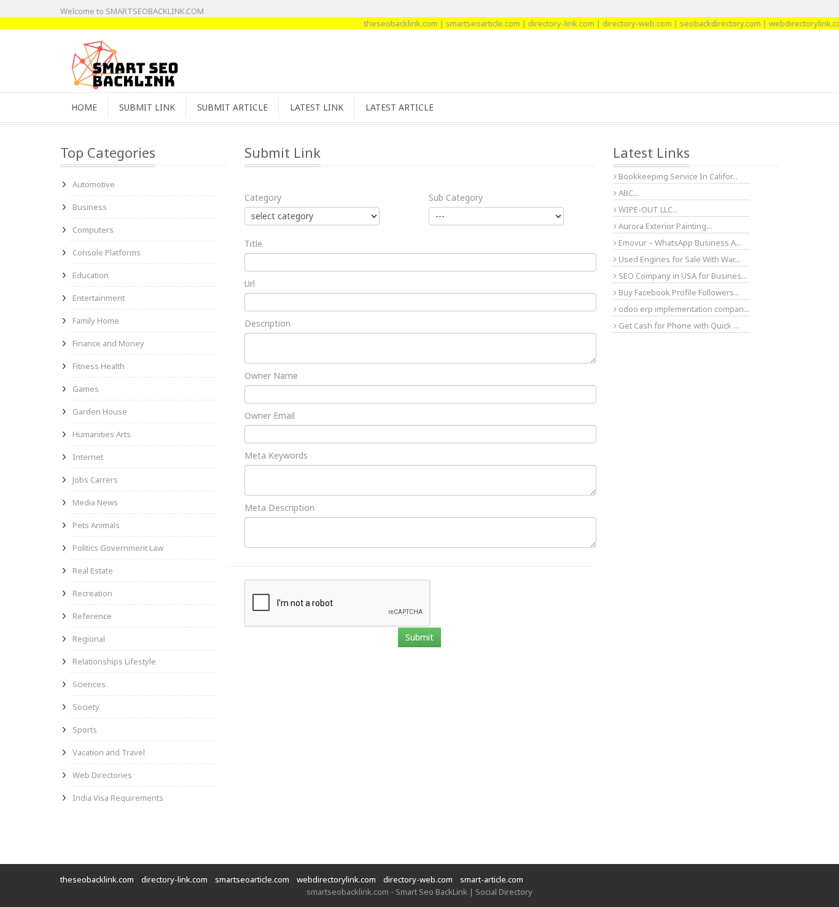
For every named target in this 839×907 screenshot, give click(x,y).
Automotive (93, 184)
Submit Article (232, 107)
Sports (84, 729)
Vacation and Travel (108, 752)
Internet (87, 456)
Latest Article (399, 107)
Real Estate (92, 570)
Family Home (95, 320)
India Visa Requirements (117, 797)
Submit (419, 637)
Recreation (92, 593)
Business (89, 206)
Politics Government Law (117, 547)
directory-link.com (550, 23)
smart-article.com (491, 879)
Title (253, 243)
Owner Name (271, 375)
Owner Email (269, 415)
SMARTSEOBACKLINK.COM (155, 11)
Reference (92, 615)
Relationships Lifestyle (114, 661)
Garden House (99, 411)
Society (86, 706)
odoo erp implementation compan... (683, 308)
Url (249, 283)
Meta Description (279, 507)
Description (267, 323)
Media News (95, 502)
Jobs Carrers (95, 479)
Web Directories (102, 774)
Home (84, 107)
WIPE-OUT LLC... (647, 209)
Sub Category (456, 197)
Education (90, 275)
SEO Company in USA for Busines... (682, 275)
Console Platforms (106, 252)
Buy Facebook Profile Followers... (678, 292)
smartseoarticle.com (472, 23)
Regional (88, 638)
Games (85, 388)
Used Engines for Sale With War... (678, 259)
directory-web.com (626, 23)
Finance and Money (108, 343)
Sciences (89, 684)
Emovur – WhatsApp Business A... (679, 242)
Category (262, 197)
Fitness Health (98, 366)
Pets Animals (96, 525)
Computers (93, 229)
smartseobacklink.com (347, 891)
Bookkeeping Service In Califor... (677, 176)
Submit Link (147, 107)
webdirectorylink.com (797, 23)
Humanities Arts (101, 434)
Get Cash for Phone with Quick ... (678, 325)
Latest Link (316, 107)
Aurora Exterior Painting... (664, 226)
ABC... (628, 192)
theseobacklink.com (390, 23)
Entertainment (98, 297)
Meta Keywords (276, 455)
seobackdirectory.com (709, 23)
